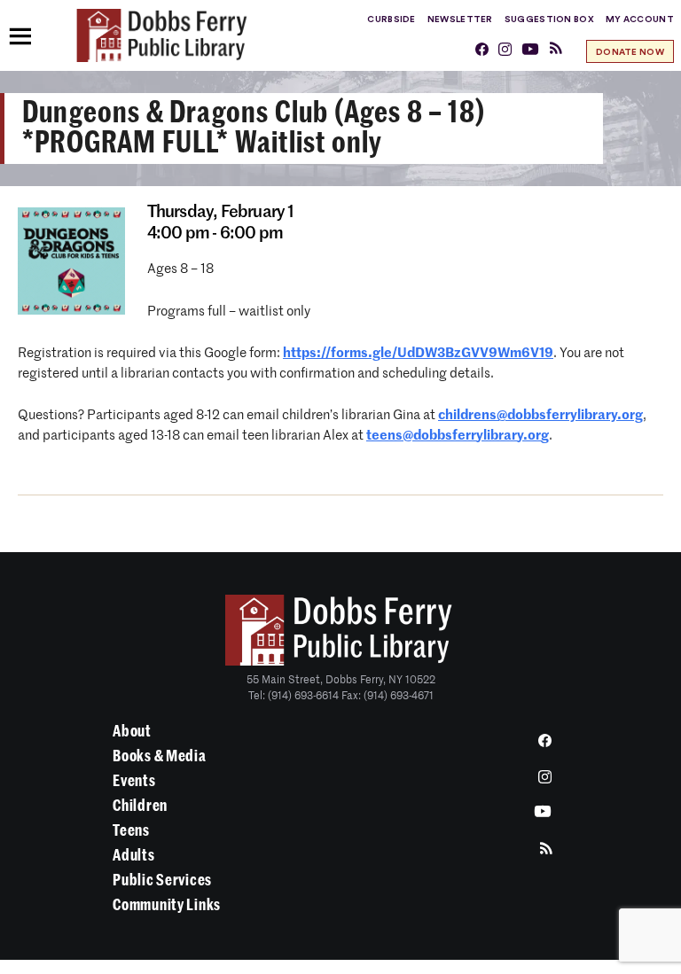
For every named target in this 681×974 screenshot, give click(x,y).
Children (140, 806)
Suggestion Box (549, 19)
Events (134, 781)
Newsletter (460, 19)
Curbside (391, 19)
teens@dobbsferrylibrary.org (457, 435)
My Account (640, 19)
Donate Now (630, 52)
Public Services (162, 880)
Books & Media (159, 756)
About (132, 731)
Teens (131, 830)
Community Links (167, 905)
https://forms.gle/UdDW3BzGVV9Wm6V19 (418, 353)
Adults (133, 855)
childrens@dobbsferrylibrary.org (540, 415)
